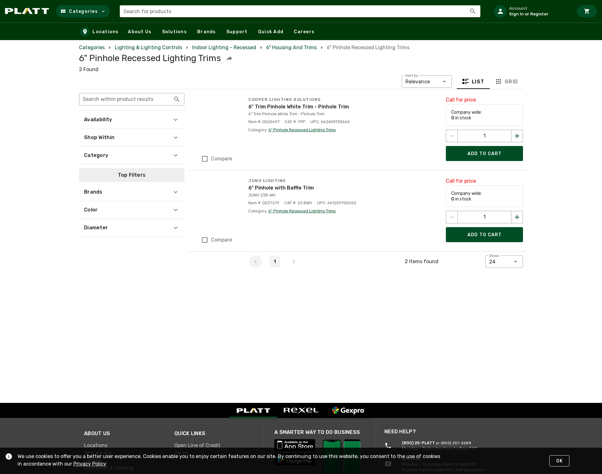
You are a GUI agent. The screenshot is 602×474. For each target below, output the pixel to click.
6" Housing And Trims (291, 47)
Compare (221, 159)
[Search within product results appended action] (177, 99)
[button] (83, 11)
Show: (494, 255)
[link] (124, 445)
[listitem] (531, 11)
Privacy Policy (89, 464)
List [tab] (478, 82)
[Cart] (587, 11)
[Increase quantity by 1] (517, 136)
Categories (92, 47)
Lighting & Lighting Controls (148, 47)
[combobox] (300, 11)
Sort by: (412, 75)
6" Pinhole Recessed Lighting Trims (302, 130)
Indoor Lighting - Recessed (224, 47)
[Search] (473, 11)
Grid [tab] (511, 82)
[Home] (28, 11)
